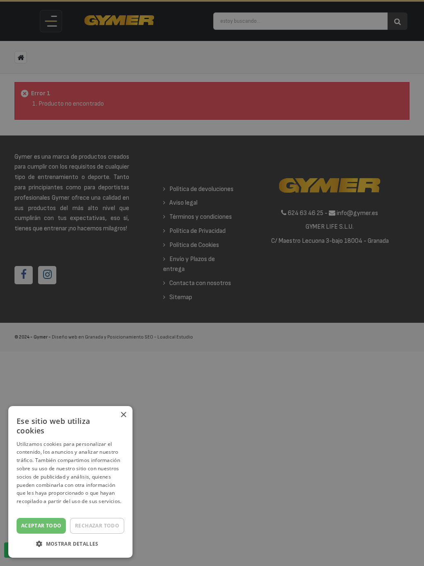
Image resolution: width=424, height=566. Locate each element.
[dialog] (212, 283)
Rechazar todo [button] (97, 525)
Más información (37, 509)
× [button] (123, 415)
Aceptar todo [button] (41, 525)
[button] (70, 544)
